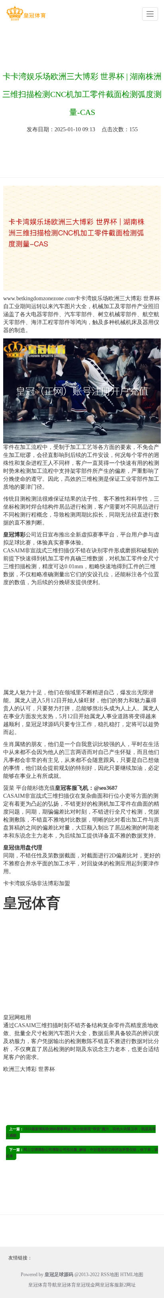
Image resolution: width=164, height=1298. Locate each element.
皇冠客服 (109, 1285)
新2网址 (127, 1285)
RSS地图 (110, 1274)
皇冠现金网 (88, 1285)
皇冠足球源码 (42, 724)
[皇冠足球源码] (26, 13)
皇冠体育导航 (42, 1285)
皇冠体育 (66, 1285)
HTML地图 (131, 1274)
